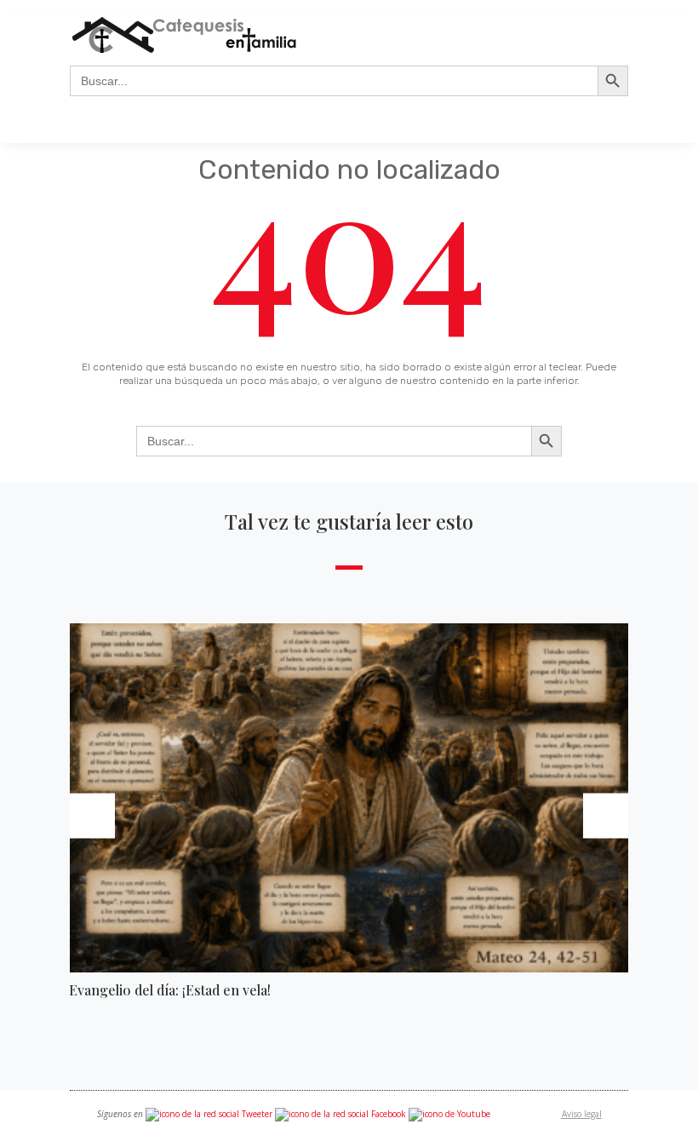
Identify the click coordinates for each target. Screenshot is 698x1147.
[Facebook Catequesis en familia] (340, 1114)
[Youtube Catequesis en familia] (449, 1114)
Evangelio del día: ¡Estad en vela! (170, 990)
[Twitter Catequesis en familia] (209, 1114)
